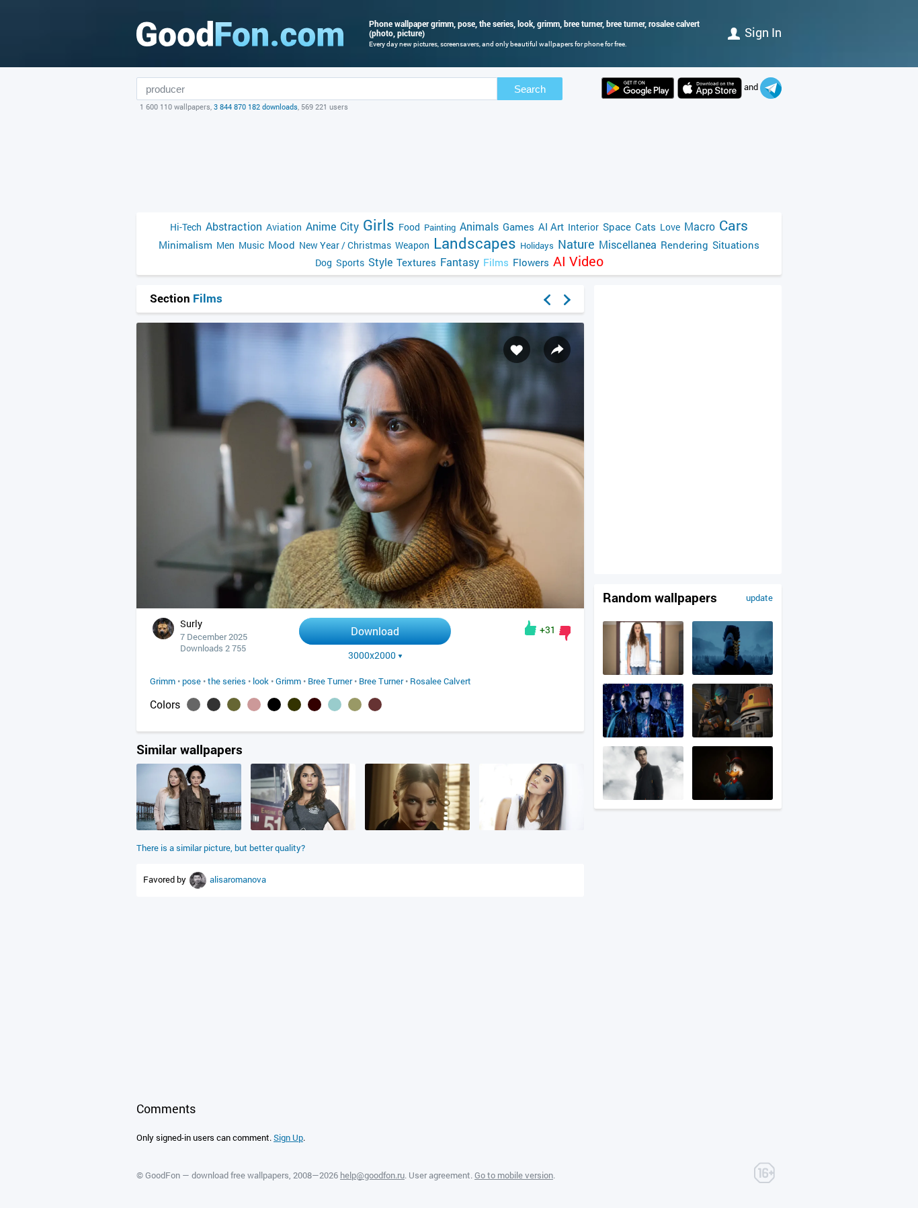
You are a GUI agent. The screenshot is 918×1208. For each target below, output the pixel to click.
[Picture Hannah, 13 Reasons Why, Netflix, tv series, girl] (643, 672)
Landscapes (474, 243)
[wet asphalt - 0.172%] (193, 704)
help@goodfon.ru (372, 1175)
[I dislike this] (565, 633)
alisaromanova (238, 879)
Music (251, 245)
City (349, 226)
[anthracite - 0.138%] (213, 704)
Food (409, 226)
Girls (378, 225)
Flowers (531, 262)
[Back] (547, 299)
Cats (645, 226)
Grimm (162, 681)
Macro (699, 226)
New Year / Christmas (345, 245)
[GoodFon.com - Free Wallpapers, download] (239, 33)
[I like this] (530, 627)
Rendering (684, 244)
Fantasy (459, 262)
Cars (733, 225)
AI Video (578, 261)
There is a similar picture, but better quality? (220, 848)
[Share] (557, 349)
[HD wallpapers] (637, 88)
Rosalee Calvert (440, 681)
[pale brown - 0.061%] (254, 704)
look (261, 681)
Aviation (284, 226)
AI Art (551, 226)
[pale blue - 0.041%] (334, 704)
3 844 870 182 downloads (256, 107)
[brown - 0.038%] (375, 704)
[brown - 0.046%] (314, 704)
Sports (350, 262)
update (759, 597)
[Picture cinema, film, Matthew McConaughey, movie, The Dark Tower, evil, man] (643, 797)
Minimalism (185, 244)
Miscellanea (628, 244)
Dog (323, 262)
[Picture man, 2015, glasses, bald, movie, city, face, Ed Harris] (643, 734)
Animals (479, 226)
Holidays (537, 245)
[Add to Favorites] (516, 349)
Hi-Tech (186, 226)
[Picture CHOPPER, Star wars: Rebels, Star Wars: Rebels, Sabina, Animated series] (732, 734)
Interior (583, 226)
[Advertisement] (459, 162)
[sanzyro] (199, 879)
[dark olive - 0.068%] (234, 704)
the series (227, 681)
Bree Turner (330, 681)
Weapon (412, 245)
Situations (735, 244)
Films (496, 262)
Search (530, 89)
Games (518, 226)
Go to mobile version (513, 1175)
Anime (321, 226)
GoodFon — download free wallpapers (217, 1175)
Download (375, 631)
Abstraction (234, 226)
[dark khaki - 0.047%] (294, 704)
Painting (440, 227)
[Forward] (567, 299)
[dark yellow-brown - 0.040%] (355, 704)
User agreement (439, 1175)
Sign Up (288, 1137)
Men (225, 245)
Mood (281, 244)
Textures (416, 262)
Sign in (763, 32)
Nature (576, 244)
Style (380, 262)
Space (617, 226)
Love (670, 226)
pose (191, 681)
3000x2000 (372, 655)
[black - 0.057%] (274, 704)
